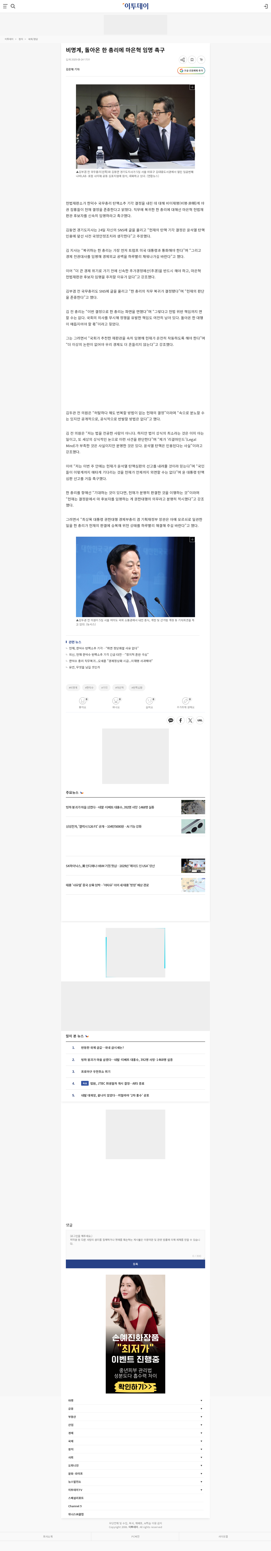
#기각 (104, 687)
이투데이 (9, 39)
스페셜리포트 (76, 1498)
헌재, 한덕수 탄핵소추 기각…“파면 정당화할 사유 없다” (104, 648)
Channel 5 (75, 1506)
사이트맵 (223, 1536)
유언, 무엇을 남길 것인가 (84, 667)
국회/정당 (33, 39)
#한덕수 (89, 687)
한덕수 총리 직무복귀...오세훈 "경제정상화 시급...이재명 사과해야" (111, 661)
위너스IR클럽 (76, 1514)
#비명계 (73, 687)
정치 (21, 39)
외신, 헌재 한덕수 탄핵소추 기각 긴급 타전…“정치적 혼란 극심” (109, 654)
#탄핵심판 (137, 687)
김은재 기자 (73, 69)
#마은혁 (119, 687)
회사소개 (48, 1536)
